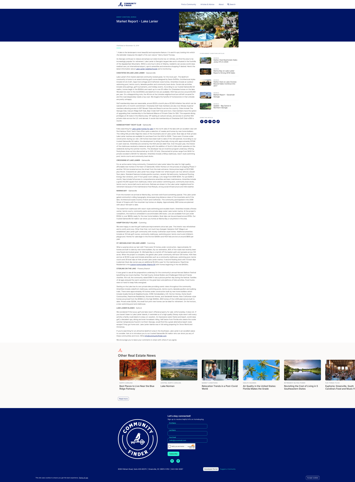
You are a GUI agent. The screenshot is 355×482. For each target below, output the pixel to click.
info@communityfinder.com (155, 336)
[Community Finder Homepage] (127, 4)
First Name (172, 423)
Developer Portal (210, 469)
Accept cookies (312, 478)
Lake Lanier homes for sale (142, 129)
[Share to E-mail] (214, 121)
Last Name (172, 430)
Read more (123, 399)
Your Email (172, 437)
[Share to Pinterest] (210, 121)
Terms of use (83, 478)
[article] (219, 59)
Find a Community (188, 4)
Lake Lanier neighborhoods (146, 69)
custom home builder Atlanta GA (142, 265)
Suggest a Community (228, 469)
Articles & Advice (207, 4)
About (221, 4)
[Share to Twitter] (206, 121)
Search (232, 4)
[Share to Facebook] (201, 121)
